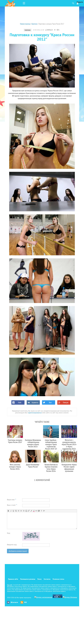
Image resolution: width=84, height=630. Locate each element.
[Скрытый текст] (36, 510)
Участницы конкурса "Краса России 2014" (15, 441)
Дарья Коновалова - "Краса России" (33, 465)
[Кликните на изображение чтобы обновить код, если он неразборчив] (31, 540)
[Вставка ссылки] (28, 510)
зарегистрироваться (35, 413)
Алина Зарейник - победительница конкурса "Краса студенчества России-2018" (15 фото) (51, 445)
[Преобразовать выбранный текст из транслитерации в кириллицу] (41, 510)
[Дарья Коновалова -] (33, 456)
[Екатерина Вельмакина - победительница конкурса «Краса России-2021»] (33, 431)
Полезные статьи (58, 579)
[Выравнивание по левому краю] (18, 510)
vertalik (50, 30)
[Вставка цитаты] (39, 510)
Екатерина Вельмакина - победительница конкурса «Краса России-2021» (33, 443)
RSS (25, 602)
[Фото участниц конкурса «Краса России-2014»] (15, 456)
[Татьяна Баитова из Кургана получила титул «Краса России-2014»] (51, 456)
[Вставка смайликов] (26, 510)
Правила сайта (13, 579)
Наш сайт (9, 585)
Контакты (47, 579)
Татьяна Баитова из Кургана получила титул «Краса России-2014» (51, 467)
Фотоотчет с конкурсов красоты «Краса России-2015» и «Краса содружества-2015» (69, 444)
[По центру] (21, 510)
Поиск (39, 579)
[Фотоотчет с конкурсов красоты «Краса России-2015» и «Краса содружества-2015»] (69, 431)
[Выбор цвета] (33, 510)
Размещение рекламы (27, 579)
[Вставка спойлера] (44, 510)
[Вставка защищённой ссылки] (31, 510)
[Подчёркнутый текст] (13, 510)
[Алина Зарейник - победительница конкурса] (51, 431)
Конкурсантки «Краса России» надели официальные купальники (69, 467)
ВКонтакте (14, 602)
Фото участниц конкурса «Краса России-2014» (15, 466)
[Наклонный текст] (11, 510)
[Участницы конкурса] (15, 431)
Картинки (28, 30)
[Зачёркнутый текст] (16, 510)
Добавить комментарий (18, 551)
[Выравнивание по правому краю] (23, 510)
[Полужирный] (8, 510)
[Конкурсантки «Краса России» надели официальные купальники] (69, 456)
